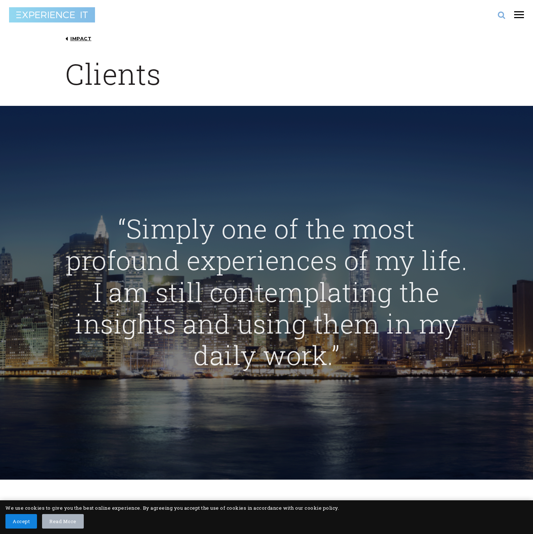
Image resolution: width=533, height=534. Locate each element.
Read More (63, 521)
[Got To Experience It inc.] (52, 14)
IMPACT (80, 38)
